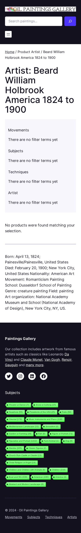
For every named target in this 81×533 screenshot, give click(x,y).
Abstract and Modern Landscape (26, 484)
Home (9, 52)
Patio (66, 412)
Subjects (33, 517)
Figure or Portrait (62, 434)
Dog (68, 441)
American (41, 477)
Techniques (53, 517)
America (60, 477)
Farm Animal (51, 441)
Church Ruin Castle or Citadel (25, 455)
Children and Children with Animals (27, 470)
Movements (13, 517)
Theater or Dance (19, 405)
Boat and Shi (18, 477)
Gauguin (11, 365)
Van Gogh (52, 359)
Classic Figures (37, 448)
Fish (41, 434)
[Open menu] (8, 34)
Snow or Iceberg (46, 405)
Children (58, 470)
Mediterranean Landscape (24, 426)
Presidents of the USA (42, 412)
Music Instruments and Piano (45, 419)
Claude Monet (32, 359)
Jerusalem (51, 426)
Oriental (15, 419)
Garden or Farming (20, 434)
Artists (72, 517)
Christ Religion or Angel (22, 462)
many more (34, 365)
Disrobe (15, 448)
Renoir (66, 359)
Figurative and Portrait (23, 441)
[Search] (70, 21)
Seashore (16, 412)
